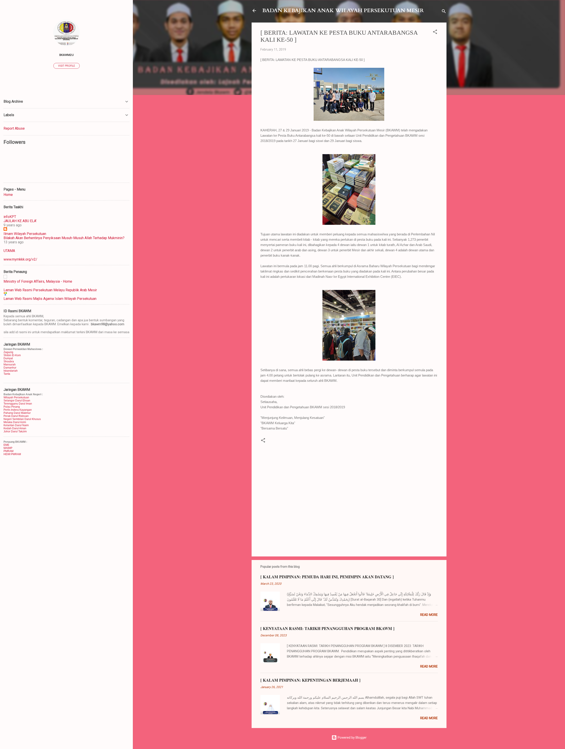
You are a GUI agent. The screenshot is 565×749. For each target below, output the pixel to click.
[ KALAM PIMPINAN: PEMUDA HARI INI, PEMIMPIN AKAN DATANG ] (327, 577)
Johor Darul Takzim (15, 431)
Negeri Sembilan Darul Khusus (22, 419)
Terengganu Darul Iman (18, 403)
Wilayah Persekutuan (16, 397)
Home (8, 195)
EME (6, 444)
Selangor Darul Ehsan (17, 400)
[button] (435, 32)
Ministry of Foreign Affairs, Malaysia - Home (38, 281)
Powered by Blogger (352, 738)
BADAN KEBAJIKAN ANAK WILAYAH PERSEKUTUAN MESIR (343, 10)
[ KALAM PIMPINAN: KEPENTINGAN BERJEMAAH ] (310, 680)
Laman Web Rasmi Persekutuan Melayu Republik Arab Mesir (50, 290)
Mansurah (10, 364)
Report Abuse (14, 128)
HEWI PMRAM (12, 454)
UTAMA (9, 251)
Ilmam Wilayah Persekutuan (25, 234)
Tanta (7, 373)
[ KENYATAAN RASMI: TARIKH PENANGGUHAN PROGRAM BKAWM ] (327, 628)
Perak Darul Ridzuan (16, 416)
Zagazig (8, 352)
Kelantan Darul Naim (16, 425)
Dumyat (8, 358)
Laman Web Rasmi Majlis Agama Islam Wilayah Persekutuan (50, 299)
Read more (429, 615)
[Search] (443, 12)
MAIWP (8, 448)
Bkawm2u (66, 55)
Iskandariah (11, 370)
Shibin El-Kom (12, 355)
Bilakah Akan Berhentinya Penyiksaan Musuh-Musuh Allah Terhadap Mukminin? (64, 238)
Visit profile (66, 65)
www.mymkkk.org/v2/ (20, 259)
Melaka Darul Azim (15, 422)
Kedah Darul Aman (15, 428)
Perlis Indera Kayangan (18, 409)
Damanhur (10, 367)
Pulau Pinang (12, 406)
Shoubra (9, 361)
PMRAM (8, 451)
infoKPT (10, 217)
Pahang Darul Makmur (17, 412)
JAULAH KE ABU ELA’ (20, 221)
